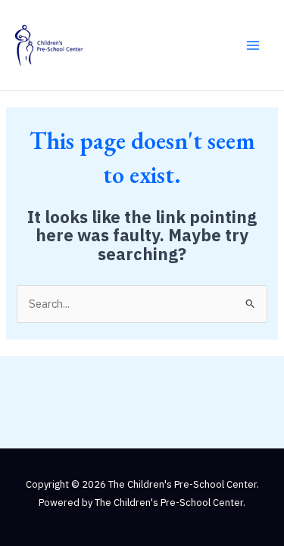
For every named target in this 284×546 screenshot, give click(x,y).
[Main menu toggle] (253, 45)
